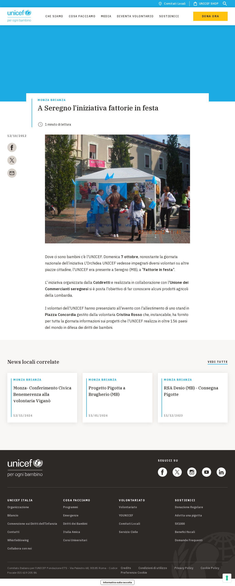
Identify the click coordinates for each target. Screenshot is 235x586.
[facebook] (12, 148)
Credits (126, 568)
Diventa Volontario (135, 16)
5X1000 (180, 523)
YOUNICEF (126, 515)
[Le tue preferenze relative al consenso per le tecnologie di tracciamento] (227, 578)
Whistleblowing (17, 540)
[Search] (225, 3)
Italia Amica (71, 532)
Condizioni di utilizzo (152, 568)
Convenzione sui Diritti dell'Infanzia (32, 523)
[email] (12, 174)
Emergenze (70, 515)
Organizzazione (18, 507)
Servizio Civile (128, 532)
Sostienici (169, 16)
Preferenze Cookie (134, 572)
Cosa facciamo (82, 16)
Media (106, 16)
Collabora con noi (19, 548)
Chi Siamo (54, 16)
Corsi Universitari (75, 540)
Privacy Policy (183, 568)
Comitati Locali (175, 3)
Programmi (70, 507)
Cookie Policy (210, 568)
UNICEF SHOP (209, 3)
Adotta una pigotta (188, 515)
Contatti (13, 532)
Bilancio (12, 515)
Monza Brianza (52, 100)
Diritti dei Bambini (75, 523)
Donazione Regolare (189, 507)
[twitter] (12, 161)
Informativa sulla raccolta (117, 582)
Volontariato (128, 507)
